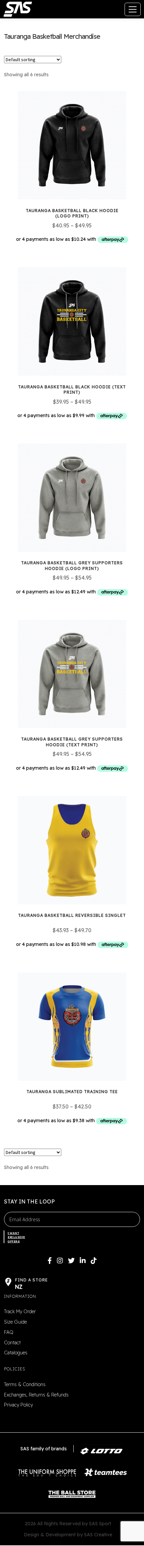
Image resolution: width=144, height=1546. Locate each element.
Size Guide (15, 1322)
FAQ (8, 1332)
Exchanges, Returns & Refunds (36, 1395)
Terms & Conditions (25, 1384)
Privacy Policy (18, 1405)
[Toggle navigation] (133, 9)
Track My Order (20, 1312)
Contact (12, 1343)
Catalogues (15, 1353)
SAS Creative (98, 1535)
